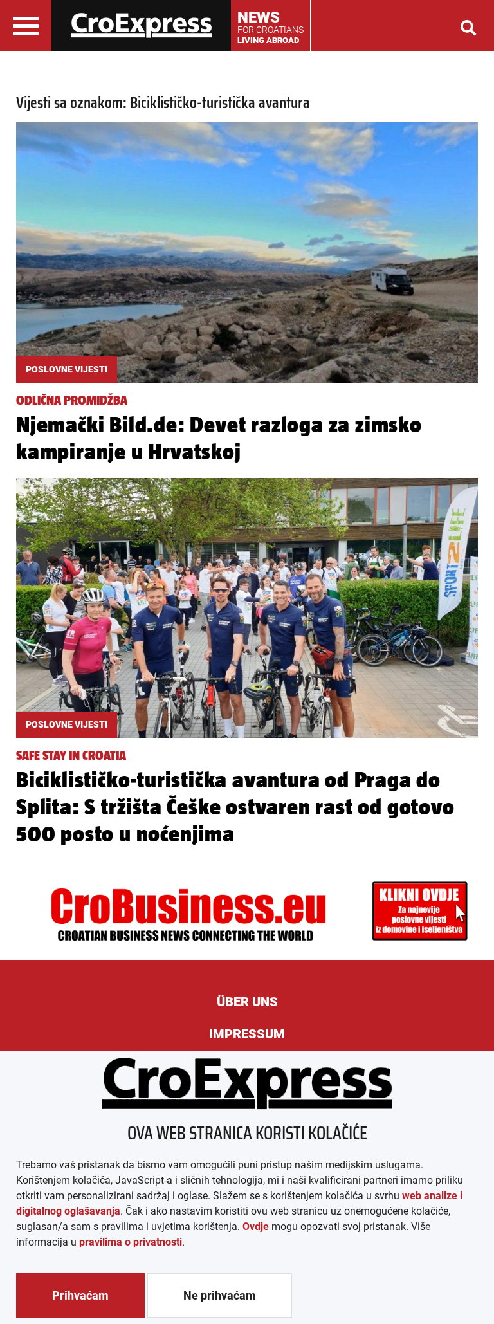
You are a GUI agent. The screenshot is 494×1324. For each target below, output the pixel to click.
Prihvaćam (80, 1295)
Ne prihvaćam (219, 1295)
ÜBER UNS (247, 1001)
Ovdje (255, 1226)
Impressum (247, 1034)
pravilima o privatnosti (130, 1242)
